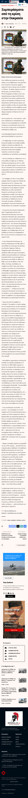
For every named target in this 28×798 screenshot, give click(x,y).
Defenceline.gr (13, 728)
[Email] (10, 27)
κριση (8, 520)
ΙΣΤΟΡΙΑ (3, 675)
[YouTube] (8, 593)
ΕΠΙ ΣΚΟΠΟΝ (7, 703)
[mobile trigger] (3, 2)
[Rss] (13, 593)
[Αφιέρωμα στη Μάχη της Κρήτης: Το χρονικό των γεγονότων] (22, 680)
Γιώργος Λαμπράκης (9, 23)
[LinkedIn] (11, 593)
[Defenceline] (14, 1)
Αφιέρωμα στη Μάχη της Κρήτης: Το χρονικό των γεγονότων (9, 680)
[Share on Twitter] (7, 27)
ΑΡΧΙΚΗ (3, 684)
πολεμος (18, 520)
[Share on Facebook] (5, 27)
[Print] (24, 526)
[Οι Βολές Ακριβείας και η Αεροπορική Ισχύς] (22, 700)
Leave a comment (21, 545)
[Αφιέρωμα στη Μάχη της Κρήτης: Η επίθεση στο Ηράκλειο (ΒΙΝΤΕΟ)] (22, 671)
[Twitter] (6, 593)
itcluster (17, 729)
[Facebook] (4, 593)
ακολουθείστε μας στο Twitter (15, 513)
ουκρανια (13, 520)
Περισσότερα (14, 630)
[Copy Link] (13, 27)
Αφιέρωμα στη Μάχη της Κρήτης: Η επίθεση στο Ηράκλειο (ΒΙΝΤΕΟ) (9, 671)
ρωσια (23, 520)
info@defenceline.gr (10, 789)
